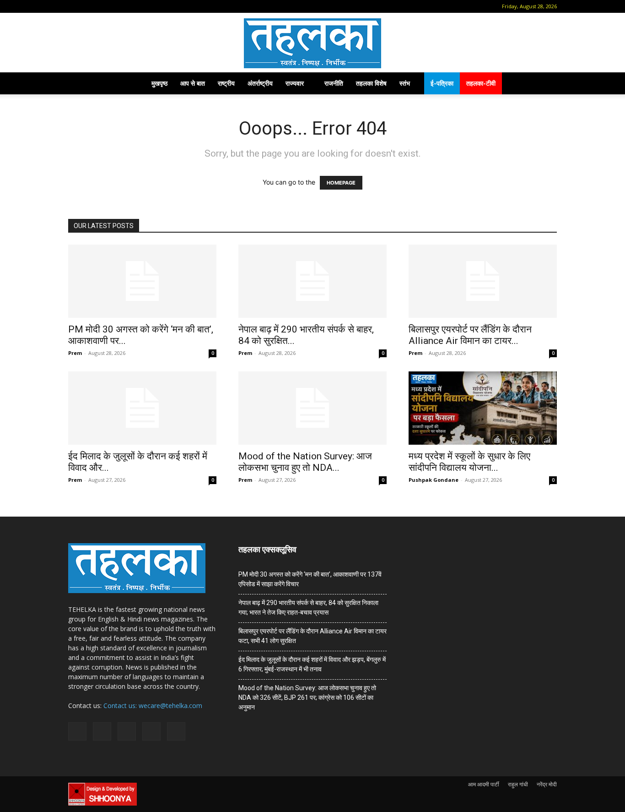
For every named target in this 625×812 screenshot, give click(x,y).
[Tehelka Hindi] (312, 43)
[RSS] (119, 6)
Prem (75, 352)
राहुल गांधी (518, 784)
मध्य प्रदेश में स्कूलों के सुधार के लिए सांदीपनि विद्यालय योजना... (469, 462)
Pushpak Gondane (433, 479)
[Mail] (104, 6)
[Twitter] (134, 6)
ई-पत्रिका (442, 83)
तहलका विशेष (371, 83)
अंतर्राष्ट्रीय (260, 83)
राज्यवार (295, 83)
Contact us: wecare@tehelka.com (152, 705)
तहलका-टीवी (481, 83)
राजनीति (333, 83)
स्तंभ (404, 83)
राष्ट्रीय (226, 83)
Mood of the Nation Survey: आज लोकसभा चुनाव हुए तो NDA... (305, 462)
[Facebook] (89, 6)
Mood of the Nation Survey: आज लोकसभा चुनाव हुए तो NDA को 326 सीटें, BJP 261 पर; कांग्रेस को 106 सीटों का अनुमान (307, 697)
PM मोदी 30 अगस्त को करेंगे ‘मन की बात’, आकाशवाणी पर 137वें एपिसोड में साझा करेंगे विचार (310, 579)
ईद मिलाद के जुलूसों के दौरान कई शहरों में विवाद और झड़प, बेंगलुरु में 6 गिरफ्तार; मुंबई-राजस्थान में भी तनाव (312, 664)
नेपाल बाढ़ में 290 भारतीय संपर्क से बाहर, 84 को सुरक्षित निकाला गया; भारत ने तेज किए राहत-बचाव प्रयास (308, 607)
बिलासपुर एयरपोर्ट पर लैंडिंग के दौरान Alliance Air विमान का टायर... (470, 335)
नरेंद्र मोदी (547, 784)
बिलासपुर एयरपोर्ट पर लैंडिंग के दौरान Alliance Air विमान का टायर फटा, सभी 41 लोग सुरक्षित (312, 635)
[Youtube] (149, 6)
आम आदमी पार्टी (483, 784)
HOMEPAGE (341, 183)
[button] (75, 6)
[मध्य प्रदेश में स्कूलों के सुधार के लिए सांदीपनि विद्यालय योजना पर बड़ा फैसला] (483, 408)
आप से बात (192, 83)
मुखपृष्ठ (159, 83)
